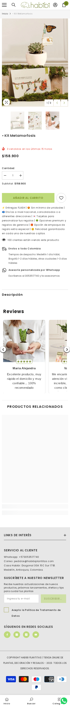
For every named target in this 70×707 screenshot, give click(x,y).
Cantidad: (8, 168)
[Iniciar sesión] (55, 4)
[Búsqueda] (13, 5)
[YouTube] (35, 634)
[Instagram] (16, 634)
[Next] (64, 102)
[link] (35, 506)
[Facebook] (7, 634)
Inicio (5, 13)
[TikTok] (26, 634)
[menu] (4, 5)
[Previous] (57, 102)
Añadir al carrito (28, 198)
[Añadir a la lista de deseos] (61, 198)
